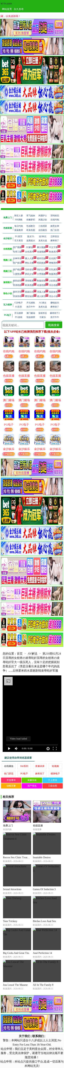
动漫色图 (41, 285)
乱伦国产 (53, 258)
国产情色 (32, 785)
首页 (20, 653)
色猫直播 (38, 825)
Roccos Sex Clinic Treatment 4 (18, 857)
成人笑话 (41, 296)
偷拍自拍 (17, 280)
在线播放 (8, 766)
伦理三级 (17, 251)
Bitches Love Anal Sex (44, 921)
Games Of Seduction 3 (44, 889)
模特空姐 (41, 258)
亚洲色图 (17, 285)
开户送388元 (8, 453)
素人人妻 (29, 258)
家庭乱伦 (29, 292)
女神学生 (17, 258)
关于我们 (24, 1036)
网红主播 (29, 263)
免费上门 (8, 356)
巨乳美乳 (53, 269)
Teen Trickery (10, 921)
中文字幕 (53, 247)
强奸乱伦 (41, 269)
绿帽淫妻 (11, 785)
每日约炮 (8, 380)
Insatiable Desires (41, 857)
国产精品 (17, 269)
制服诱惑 (53, 274)
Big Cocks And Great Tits (16, 953)
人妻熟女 (17, 274)
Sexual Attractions (12, 889)
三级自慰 (52, 785)
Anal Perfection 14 (42, 953)
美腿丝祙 (32, 780)
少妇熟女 (53, 280)
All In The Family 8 (43, 985)
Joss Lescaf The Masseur (15, 985)
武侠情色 (17, 296)
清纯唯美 (29, 280)
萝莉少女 (29, 274)
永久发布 (19, 9)
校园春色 (53, 292)
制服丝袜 (41, 280)
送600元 (9, 404)
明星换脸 (41, 263)
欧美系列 (53, 251)
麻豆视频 (41, 247)
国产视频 (17, 247)
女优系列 (29, 251)
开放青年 (11, 780)
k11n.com (6, 3)
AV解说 (29, 247)
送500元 (9, 429)
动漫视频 (41, 251)
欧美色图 (29, 285)
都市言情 (17, 292)
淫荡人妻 (41, 292)
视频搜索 (53, 325)
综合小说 (53, 296)
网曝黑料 (53, 263)
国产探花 (17, 263)
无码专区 (29, 269)
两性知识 (29, 296)
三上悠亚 (52, 780)
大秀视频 (41, 274)
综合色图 (53, 285)
